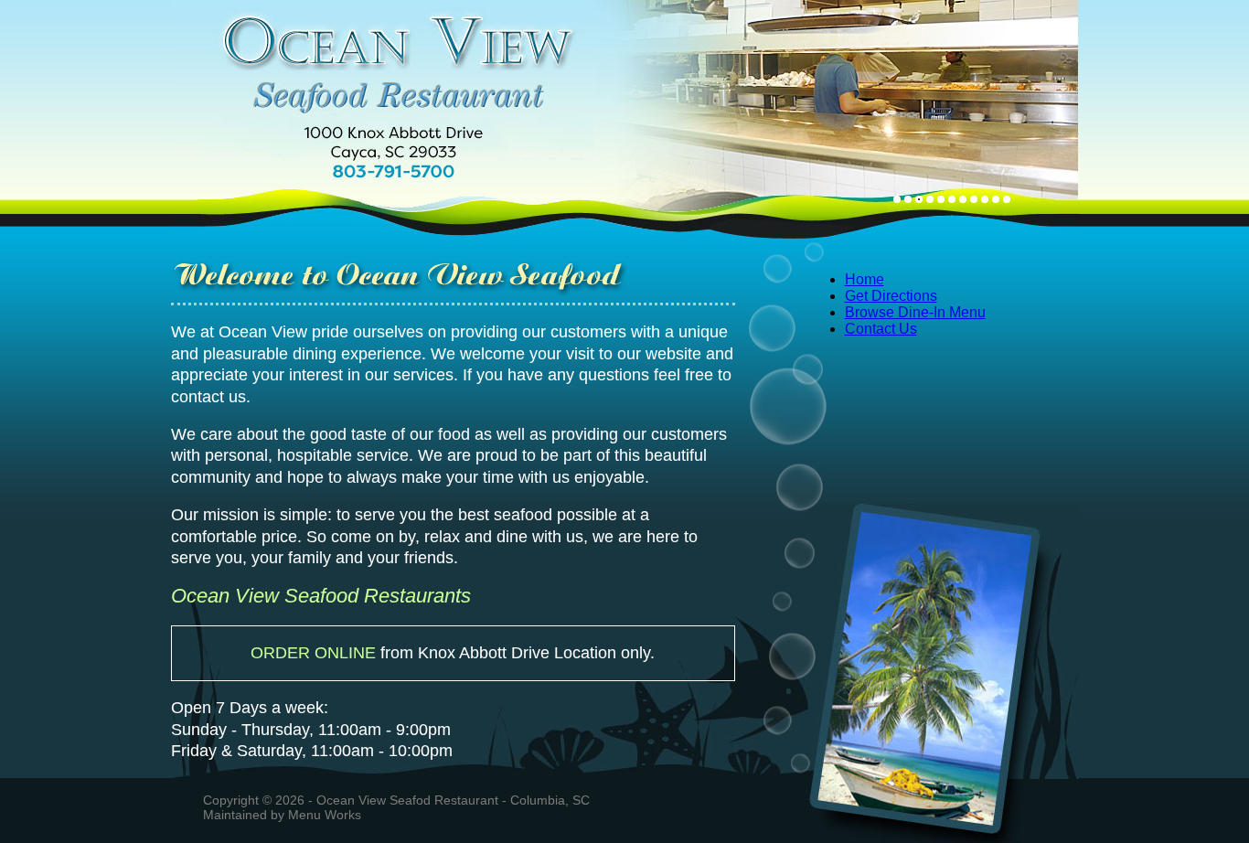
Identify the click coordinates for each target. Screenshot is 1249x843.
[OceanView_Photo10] (995, 199)
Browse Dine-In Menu (915, 312)
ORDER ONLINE (313, 653)
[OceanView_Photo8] (973, 199)
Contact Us (881, 328)
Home (864, 279)
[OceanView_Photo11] (1006, 199)
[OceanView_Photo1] (897, 199)
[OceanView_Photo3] (919, 199)
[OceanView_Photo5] (941, 199)
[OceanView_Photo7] (962, 199)
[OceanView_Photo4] (930, 199)
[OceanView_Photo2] (908, 199)
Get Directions (891, 296)
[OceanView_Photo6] (951, 199)
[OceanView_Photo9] (984, 199)
